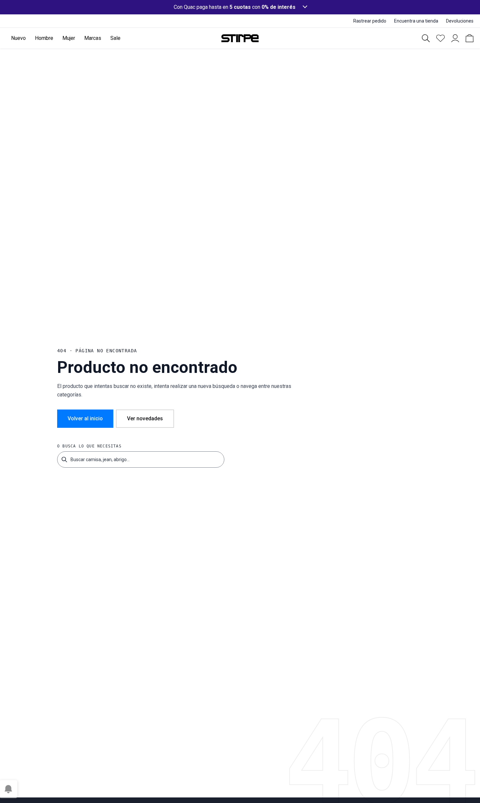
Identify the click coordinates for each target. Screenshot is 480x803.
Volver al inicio (85, 418)
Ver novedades (145, 418)
